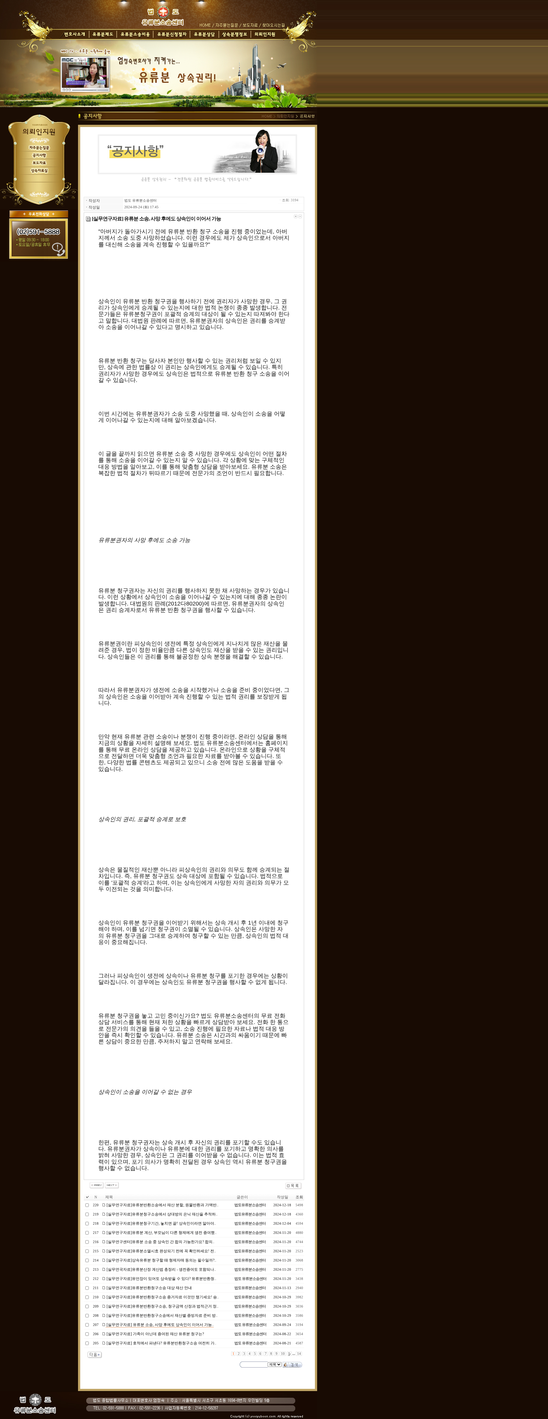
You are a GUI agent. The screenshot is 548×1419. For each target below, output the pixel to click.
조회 (299, 1197)
